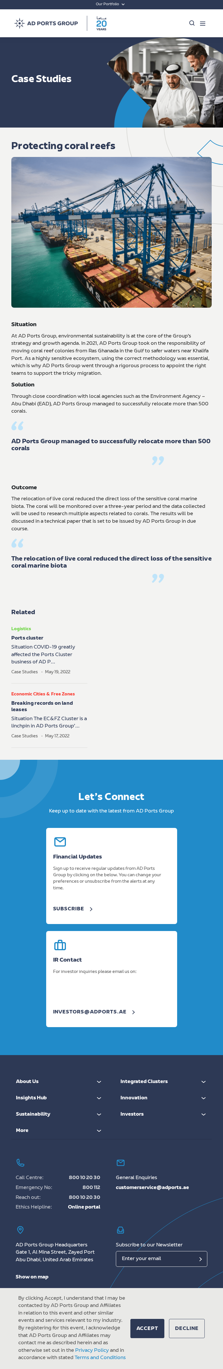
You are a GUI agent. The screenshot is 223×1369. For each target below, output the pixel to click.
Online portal (84, 1207)
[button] (147, 1328)
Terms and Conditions (100, 1357)
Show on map (32, 1277)
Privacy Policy (92, 1350)
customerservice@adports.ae (152, 1187)
